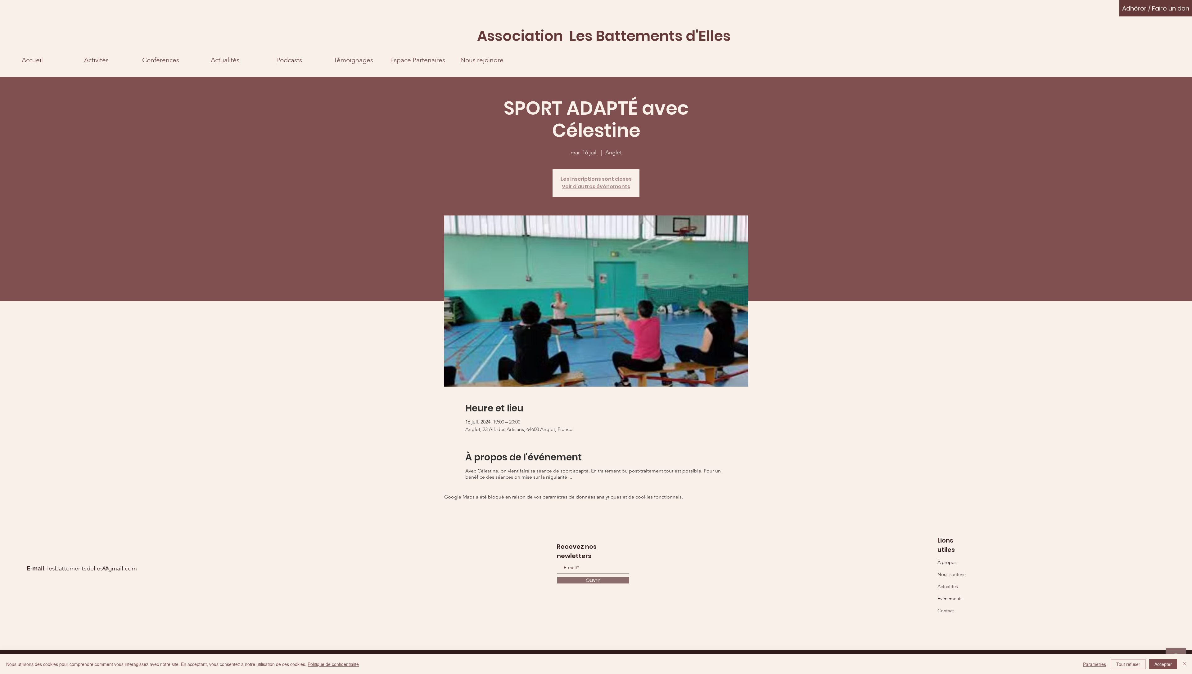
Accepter (1163, 664)
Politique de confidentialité (333, 664)
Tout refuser (1128, 664)
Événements (949, 598)
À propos (946, 562)
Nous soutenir (951, 574)
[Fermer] (1184, 664)
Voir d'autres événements (596, 186)
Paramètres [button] (1094, 664)
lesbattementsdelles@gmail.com (92, 568)
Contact (945, 611)
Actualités (947, 586)
